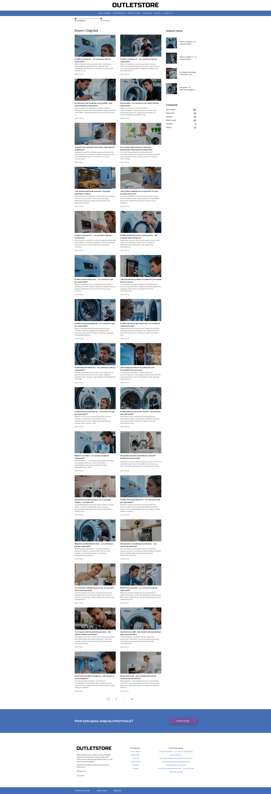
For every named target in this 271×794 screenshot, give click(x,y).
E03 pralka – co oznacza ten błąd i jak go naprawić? (187, 88)
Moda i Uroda (134, 13)
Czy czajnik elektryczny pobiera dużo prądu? (176, 758)
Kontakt (80, 775)
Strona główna (80, 20)
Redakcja (81, 771)
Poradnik (147, 13)
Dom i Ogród (105, 13)
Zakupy (157, 13)
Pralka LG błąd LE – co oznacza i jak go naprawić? (187, 58)
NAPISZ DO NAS (183, 721)
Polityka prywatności (82, 791)
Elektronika (119, 13)
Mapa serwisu (102, 791)
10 (132, 699)
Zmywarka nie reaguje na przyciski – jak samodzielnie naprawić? (187, 73)
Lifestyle (167, 13)
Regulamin (118, 791)
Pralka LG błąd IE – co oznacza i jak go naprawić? (187, 43)
